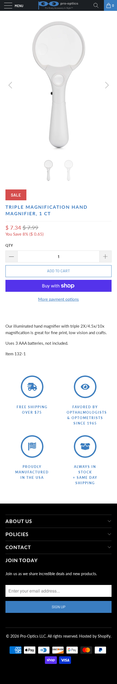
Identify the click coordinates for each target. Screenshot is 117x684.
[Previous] (11, 85)
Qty (9, 245)
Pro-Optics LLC (33, 636)
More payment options (58, 299)
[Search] (98, 5)
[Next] (106, 85)
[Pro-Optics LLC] (58, 5)
